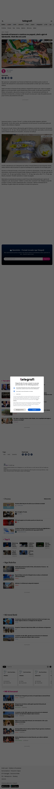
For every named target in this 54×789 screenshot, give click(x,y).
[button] (27, 394)
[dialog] (27, 394)
